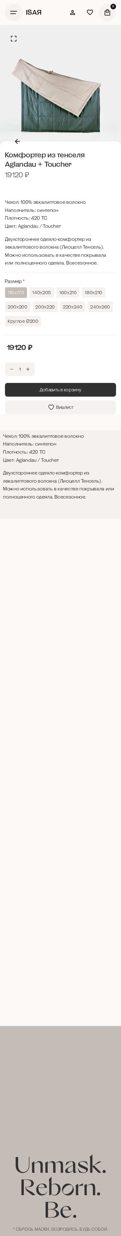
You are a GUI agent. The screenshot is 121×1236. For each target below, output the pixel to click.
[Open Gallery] (13, 38)
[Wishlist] (72, 12)
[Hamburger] (13, 12)
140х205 (41, 292)
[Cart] (107, 12)
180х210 (93, 292)
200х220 (45, 306)
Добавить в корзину (61, 389)
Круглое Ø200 (23, 321)
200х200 (17, 306)
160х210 (68, 292)
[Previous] (17, 141)
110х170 (16, 292)
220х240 (72, 306)
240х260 (100, 306)
